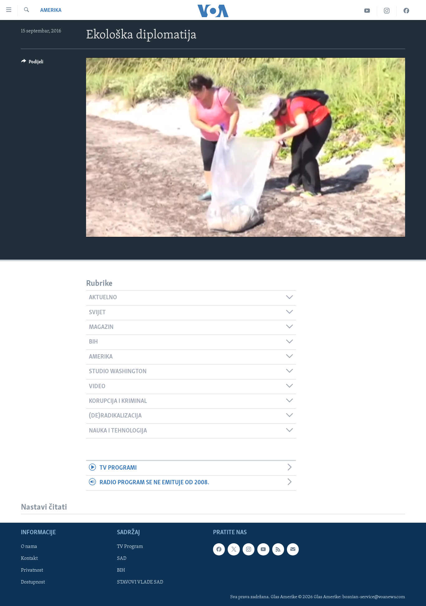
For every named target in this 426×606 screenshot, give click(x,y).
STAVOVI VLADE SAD (140, 582)
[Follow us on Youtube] (263, 549)
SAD (121, 558)
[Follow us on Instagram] (248, 549)
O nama (29, 547)
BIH (121, 570)
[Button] (32, 63)
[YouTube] (367, 11)
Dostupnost (33, 582)
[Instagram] (387, 11)
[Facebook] (406, 11)
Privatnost (32, 570)
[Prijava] (293, 549)
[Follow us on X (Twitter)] (234, 549)
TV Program (130, 547)
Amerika (50, 10)
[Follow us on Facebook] (219, 549)
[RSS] (278, 549)
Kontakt (29, 558)
